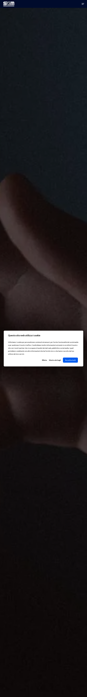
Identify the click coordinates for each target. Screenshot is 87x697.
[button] (83, 4)
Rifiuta (44, 360)
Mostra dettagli (55, 360)
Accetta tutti (70, 360)
